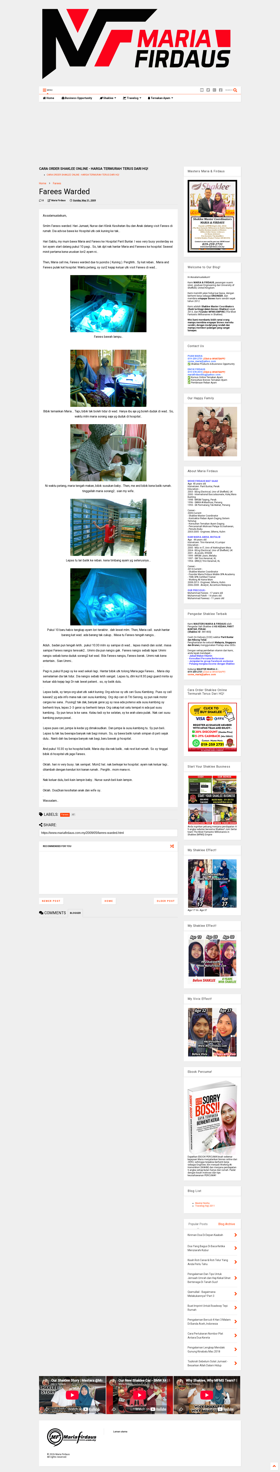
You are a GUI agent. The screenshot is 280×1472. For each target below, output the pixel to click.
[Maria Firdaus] (140, 82)
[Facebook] (220, 90)
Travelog (132, 98)
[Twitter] (208, 90)
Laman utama (120, 1431)
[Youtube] (202, 90)
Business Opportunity (78, 98)
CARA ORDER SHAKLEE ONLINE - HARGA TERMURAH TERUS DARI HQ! (83, 174)
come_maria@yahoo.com (202, 674)
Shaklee (108, 98)
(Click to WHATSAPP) (214, 372)
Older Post (166, 901)
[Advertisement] (140, 134)
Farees (57, 183)
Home (50, 98)
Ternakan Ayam (160, 98)
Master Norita (202, 1203)
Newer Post (51, 901)
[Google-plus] (214, 90)
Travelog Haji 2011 (205, 1206)
